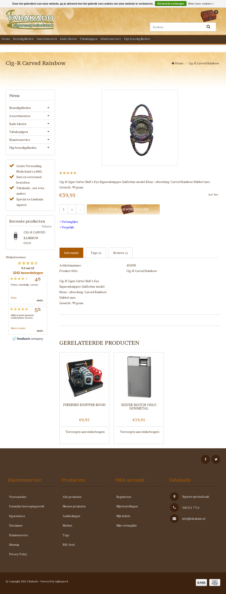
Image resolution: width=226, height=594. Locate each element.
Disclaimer (16, 525)
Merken (67, 525)
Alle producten (72, 497)
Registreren (123, 497)
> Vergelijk (66, 227)
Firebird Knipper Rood (84, 405)
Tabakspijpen (89, 39)
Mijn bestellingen (127, 506)
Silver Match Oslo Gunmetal (138, 407)
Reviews (120, 253)
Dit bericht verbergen (170, 3)
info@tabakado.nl (193, 519)
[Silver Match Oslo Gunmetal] (138, 377)
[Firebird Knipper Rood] (84, 377)
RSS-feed (69, 545)
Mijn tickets (123, 516)
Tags (96, 253)
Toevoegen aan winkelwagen (123, 209)
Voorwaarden (17, 497)
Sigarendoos (17, 516)
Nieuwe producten (74, 506)
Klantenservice (111, 39)
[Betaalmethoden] (201, 582)
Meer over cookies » (201, 3)
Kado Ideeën (68, 39)
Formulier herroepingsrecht (26, 506)
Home (6, 39)
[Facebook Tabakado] (205, 459)
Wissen (46, 226)
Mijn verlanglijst (126, 525)
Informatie (71, 253)
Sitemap (14, 545)
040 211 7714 (190, 508)
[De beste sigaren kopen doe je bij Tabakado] (30, 20)
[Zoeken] (208, 27)
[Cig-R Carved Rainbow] (15, 235)
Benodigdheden (23, 39)
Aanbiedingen (71, 516)
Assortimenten (47, 39)
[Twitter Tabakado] (215, 459)
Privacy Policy (18, 554)
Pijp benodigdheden (137, 39)
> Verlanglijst (68, 222)
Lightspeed (61, 581)
